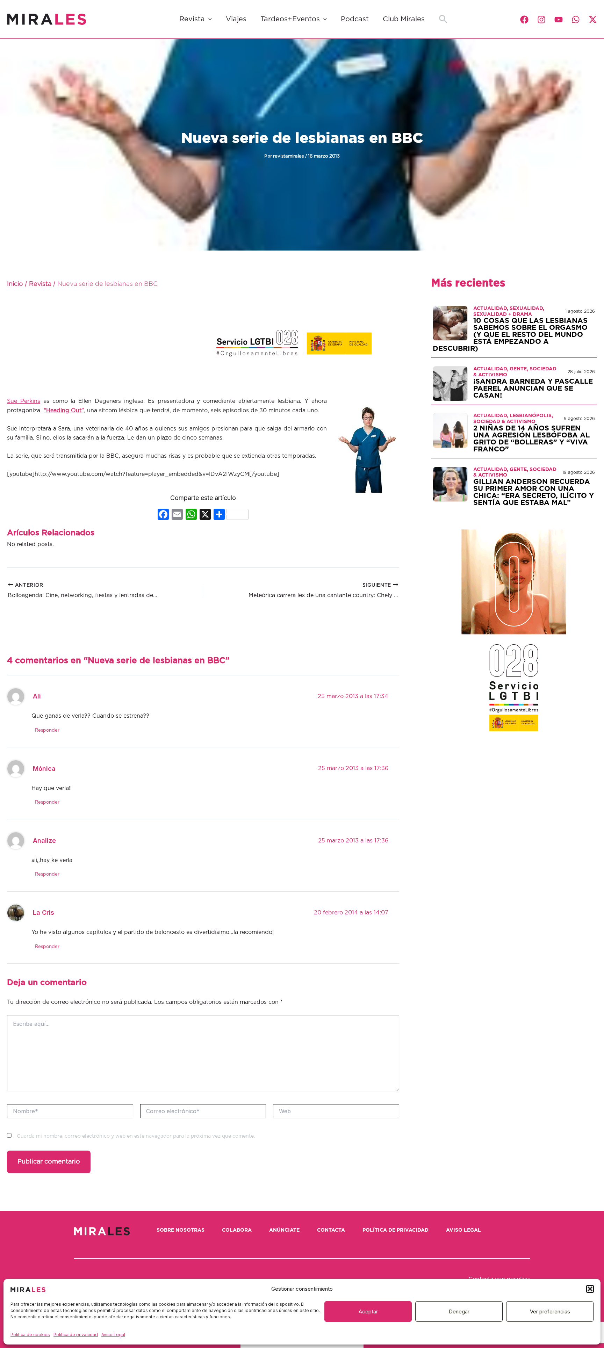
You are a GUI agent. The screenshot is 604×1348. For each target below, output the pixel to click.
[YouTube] (558, 19)
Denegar (459, 1311)
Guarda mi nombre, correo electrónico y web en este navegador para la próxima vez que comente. (136, 1136)
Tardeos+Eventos (290, 19)
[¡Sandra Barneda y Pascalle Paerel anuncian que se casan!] (450, 383)
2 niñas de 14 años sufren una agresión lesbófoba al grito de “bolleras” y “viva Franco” (531, 439)
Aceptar (368, 1311)
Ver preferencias (550, 1311)
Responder (47, 730)
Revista (192, 19)
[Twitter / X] (593, 19)
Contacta (331, 1230)
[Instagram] (541, 19)
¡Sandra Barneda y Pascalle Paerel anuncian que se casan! (533, 388)
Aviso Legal (113, 1334)
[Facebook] (524, 19)
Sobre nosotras (180, 1230)
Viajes (236, 19)
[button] (590, 1288)
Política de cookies (30, 1334)
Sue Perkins (23, 401)
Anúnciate (284, 1230)
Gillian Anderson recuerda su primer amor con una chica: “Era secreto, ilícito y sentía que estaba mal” (533, 492)
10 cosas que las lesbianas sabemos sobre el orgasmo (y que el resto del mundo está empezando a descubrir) (510, 334)
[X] (205, 515)
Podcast (355, 19)
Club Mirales (404, 19)
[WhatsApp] (575, 19)
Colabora (237, 1230)
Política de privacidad (75, 1334)
